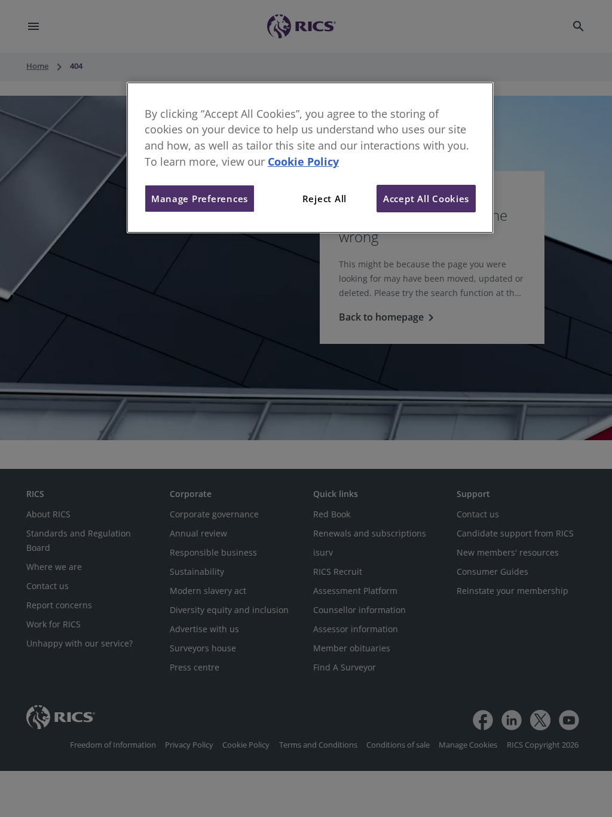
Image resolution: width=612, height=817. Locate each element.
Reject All (324, 199)
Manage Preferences (199, 199)
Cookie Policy (303, 161)
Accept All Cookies (426, 199)
